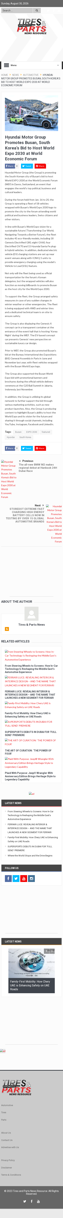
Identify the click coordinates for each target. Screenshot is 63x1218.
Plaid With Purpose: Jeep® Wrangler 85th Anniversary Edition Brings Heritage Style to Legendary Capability (30, 776)
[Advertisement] (31, 574)
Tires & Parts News (31, 624)
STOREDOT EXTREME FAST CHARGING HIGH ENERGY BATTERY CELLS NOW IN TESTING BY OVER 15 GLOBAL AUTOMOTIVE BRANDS (25, 515)
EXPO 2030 (31, 432)
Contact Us (6, 1140)
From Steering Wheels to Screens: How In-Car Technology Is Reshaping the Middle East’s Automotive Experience (31, 668)
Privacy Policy (8, 1160)
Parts (3, 1119)
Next (38, 505)
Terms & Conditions (11, 1174)
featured (46, 432)
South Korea (25, 437)
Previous (27, 461)
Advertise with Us (10, 1147)
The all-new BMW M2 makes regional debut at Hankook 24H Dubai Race (38, 468)
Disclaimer (6, 1167)
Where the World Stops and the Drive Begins (30, 855)
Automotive (7, 1105)
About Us (6, 1132)
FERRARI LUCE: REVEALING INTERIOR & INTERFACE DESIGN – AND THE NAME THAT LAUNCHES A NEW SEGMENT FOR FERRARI (30, 694)
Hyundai (11, 437)
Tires (3, 1112)
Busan (18, 432)
